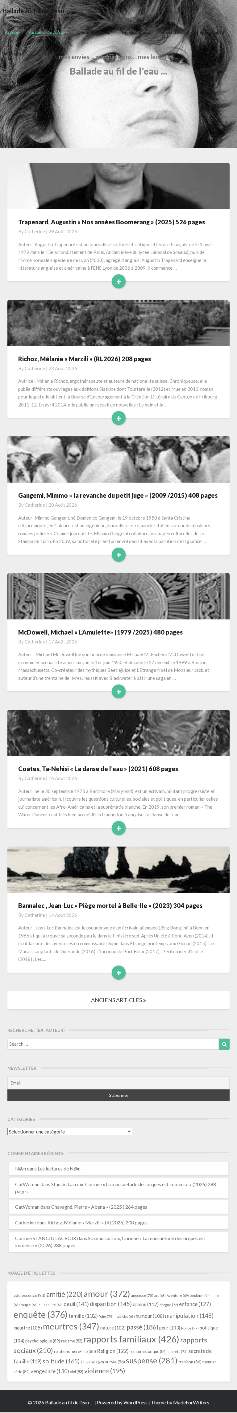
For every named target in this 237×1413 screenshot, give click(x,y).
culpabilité (51, 1305)
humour (150, 1316)
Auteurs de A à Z (47, 32)
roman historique (148, 1351)
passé (142, 1327)
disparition (111, 1304)
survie (115, 1361)
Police (190, 1328)
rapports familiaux (131, 1338)
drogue (169, 1305)
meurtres (71, 1326)
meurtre (28, 1327)
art (160, 1295)
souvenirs (92, 1362)
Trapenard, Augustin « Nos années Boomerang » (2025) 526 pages (111, 222)
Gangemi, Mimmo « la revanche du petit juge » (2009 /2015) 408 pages (118, 495)
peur (169, 1327)
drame (146, 1304)
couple (29, 1305)
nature (113, 1327)
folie (106, 1316)
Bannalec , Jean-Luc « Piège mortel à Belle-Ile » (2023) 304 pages (110, 905)
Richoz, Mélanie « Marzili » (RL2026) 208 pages (84, 358)
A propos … (16, 53)
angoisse (142, 1295)
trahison (190, 1361)
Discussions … (136, 32)
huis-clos (124, 1316)
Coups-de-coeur (94, 32)
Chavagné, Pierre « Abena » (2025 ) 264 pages (99, 1207)
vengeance (50, 1371)
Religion (113, 1351)
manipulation (189, 1315)
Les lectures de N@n (59, 1168)
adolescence (29, 1295)
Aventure (178, 1295)
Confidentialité (208, 32)
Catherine (35, 231)
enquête (41, 1314)
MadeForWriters (191, 1402)
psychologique (42, 1340)
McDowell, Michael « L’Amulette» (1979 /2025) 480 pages (100, 632)
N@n (20, 1168)
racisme (71, 1341)
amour (107, 1293)
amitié (64, 1294)
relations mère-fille (75, 1351)
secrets (178, 1352)
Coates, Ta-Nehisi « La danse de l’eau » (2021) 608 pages (98, 768)
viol (76, 1372)
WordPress (135, 1402)
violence (104, 1371)
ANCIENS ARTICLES (117, 1000)
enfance (195, 1304)
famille (83, 1316)
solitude (61, 1361)
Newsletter (171, 32)
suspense (151, 1360)
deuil (76, 1304)
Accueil (12, 32)
